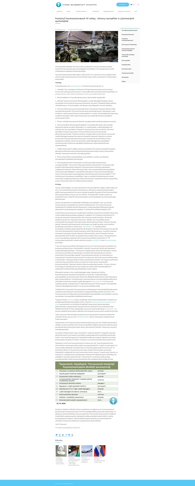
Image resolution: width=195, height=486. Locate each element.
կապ (136, 11)
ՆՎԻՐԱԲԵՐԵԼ (123, 4)
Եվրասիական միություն (128, 34)
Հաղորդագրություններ (128, 73)
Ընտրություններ (126, 60)
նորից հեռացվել (110, 240)
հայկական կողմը (97, 302)
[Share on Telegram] (66, 434)
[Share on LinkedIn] (62, 434)
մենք (68, 11)
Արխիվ (123, 81)
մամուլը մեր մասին (124, 11)
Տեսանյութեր (125, 77)
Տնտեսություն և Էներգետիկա (129, 44)
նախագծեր (95, 11)
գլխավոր (60, 11)
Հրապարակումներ (81, 11)
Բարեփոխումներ (126, 64)
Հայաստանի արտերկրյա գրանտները (128, 55)
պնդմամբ (70, 300)
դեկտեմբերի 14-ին (111, 309)
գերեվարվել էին (96, 281)
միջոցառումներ (109, 11)
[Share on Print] (72, 434)
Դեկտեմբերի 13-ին (88, 226)
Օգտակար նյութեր (126, 69)
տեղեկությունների (83, 317)
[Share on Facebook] (56, 434)
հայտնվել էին (95, 240)
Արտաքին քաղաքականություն (75, 29)
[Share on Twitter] (59, 434)
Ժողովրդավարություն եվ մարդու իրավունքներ (128, 49)
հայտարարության (76, 86)
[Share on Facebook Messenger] (69, 434)
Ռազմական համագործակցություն (127, 39)
